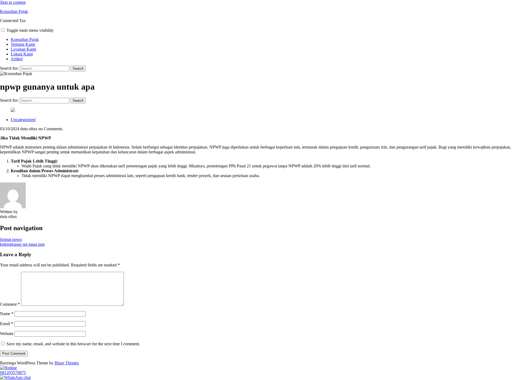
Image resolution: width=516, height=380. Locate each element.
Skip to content (13, 2)
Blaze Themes (67, 363)
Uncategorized (23, 119)
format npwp (11, 239)
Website (6, 333)
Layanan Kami (23, 49)
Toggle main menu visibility (30, 30)
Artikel (17, 59)
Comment (10, 304)
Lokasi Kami (22, 54)
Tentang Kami (23, 44)
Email (6, 323)
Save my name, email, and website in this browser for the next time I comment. (73, 344)
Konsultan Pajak (14, 11)
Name (6, 313)
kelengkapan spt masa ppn (22, 244)
